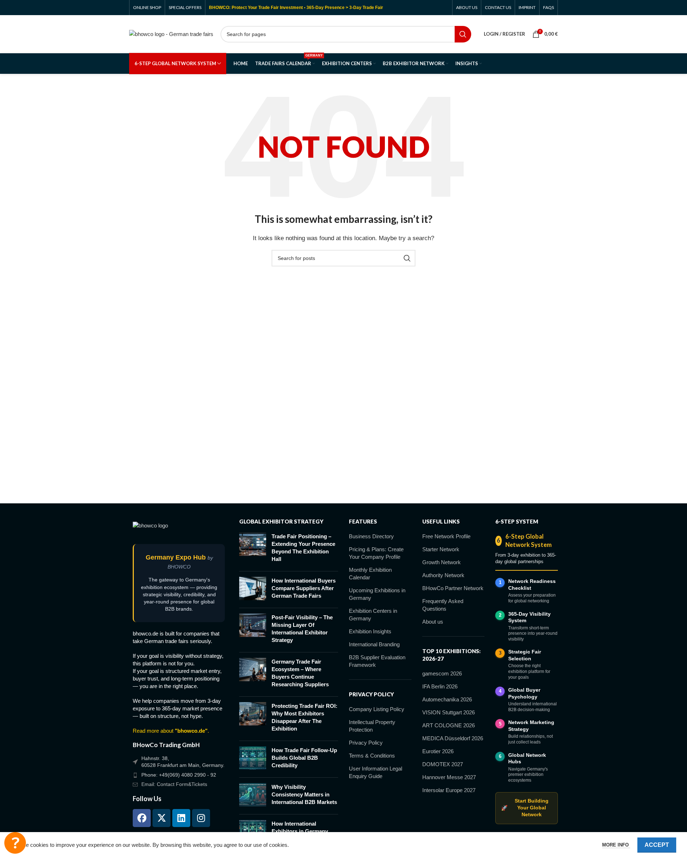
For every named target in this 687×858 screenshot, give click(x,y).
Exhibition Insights (370, 631)
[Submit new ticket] (15, 842)
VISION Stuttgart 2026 (448, 712)
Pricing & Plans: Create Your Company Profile (376, 553)
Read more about (170, 731)
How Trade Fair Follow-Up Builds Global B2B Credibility (304, 757)
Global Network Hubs (527, 758)
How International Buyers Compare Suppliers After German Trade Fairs (304, 588)
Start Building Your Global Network (524, 807)
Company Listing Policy (376, 709)
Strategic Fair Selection (524, 655)
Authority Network (443, 575)
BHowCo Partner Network (452, 588)
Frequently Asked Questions (442, 605)
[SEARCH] (463, 34)
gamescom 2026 (442, 673)
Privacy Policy (366, 743)
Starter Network (440, 549)
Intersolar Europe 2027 (449, 790)
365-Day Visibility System (529, 617)
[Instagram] (201, 818)
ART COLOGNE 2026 (448, 725)
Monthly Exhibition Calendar (370, 573)
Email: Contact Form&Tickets (174, 784)
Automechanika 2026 (447, 699)
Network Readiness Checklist (532, 584)
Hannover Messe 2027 (449, 777)
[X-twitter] (161, 818)
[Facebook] (142, 818)
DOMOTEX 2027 (442, 764)
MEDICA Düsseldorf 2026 (452, 738)
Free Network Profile (446, 536)
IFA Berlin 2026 (440, 686)
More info (616, 845)
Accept (657, 845)
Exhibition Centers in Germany (373, 614)
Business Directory (371, 536)
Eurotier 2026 (438, 751)
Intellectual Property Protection (372, 726)
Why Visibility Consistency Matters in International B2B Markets (304, 794)
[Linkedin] (181, 818)
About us (432, 622)
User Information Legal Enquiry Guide (375, 772)
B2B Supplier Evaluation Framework (377, 661)
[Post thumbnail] (252, 549)
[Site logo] (171, 33)
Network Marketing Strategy (531, 725)
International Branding (374, 644)
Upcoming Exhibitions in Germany (377, 594)
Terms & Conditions (372, 756)
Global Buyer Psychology (524, 693)
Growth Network (441, 562)
